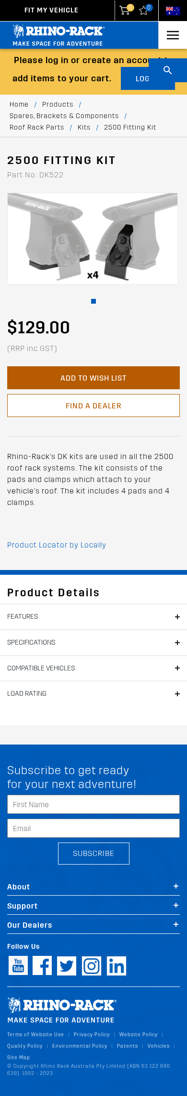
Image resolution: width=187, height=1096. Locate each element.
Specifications (31, 642)
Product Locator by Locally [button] (56, 544)
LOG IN (148, 78)
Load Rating (27, 694)
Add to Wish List (93, 378)
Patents (127, 1046)
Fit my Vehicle (51, 10)
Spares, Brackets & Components (64, 116)
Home (19, 104)
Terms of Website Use (35, 1034)
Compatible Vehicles (41, 668)
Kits (84, 127)
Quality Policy (25, 1046)
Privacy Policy (92, 1034)
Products (57, 104)
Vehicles (159, 1046)
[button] (93, 301)
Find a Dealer (93, 405)
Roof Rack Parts (37, 127)
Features (22, 617)
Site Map (18, 1057)
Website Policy (138, 1034)
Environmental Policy (79, 1046)
